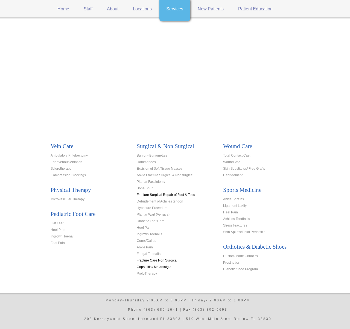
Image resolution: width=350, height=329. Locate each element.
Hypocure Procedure (152, 208)
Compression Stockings (68, 175)
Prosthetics (231, 263)
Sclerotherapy (61, 169)
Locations (142, 9)
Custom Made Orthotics (240, 256)
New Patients (211, 9)
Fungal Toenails (149, 254)
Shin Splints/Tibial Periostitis (244, 232)
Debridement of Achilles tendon (160, 201)
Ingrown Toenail (62, 236)
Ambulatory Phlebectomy (69, 155)
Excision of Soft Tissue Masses (159, 169)
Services (174, 9)
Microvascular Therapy (67, 199)
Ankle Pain (145, 247)
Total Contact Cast (236, 155)
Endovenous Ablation (66, 162)
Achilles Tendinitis (236, 219)
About (112, 9)
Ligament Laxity (235, 206)
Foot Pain (58, 243)
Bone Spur (145, 188)
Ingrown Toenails (149, 234)
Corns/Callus (146, 241)
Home (63, 9)
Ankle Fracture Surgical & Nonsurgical (165, 175)
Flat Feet (57, 223)
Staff (88, 9)
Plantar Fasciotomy (151, 182)
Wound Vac (231, 162)
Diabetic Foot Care (151, 221)
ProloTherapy (147, 273)
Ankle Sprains (233, 199)
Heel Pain (58, 230)
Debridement (233, 175)
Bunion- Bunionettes (152, 155)
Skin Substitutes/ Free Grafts (244, 169)
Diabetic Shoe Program (240, 269)
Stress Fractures (235, 225)
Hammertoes (146, 162)
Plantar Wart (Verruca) (153, 214)
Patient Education (255, 9)
